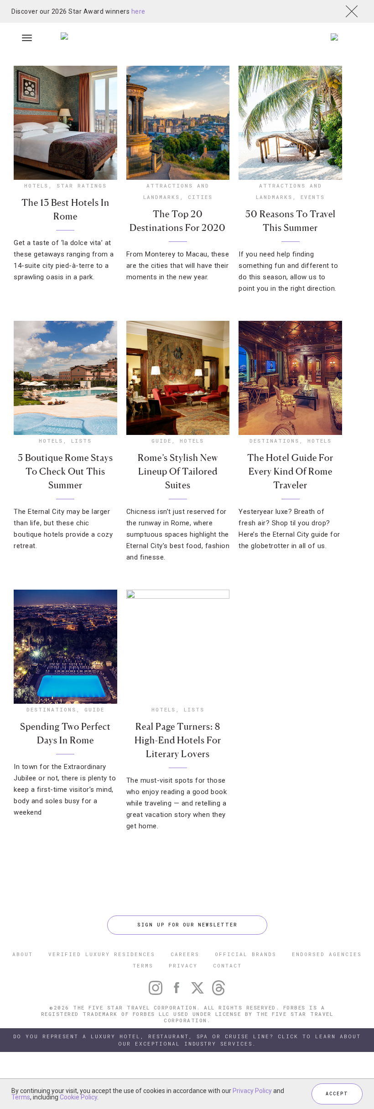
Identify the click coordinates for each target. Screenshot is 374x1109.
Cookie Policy (78, 1097)
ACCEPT (337, 1094)
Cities (200, 197)
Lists (81, 440)
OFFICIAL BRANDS (245, 954)
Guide (161, 440)
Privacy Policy (252, 1090)
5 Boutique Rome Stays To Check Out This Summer (65, 471)
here (138, 11)
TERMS (143, 965)
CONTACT (227, 965)
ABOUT (22, 954)
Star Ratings (82, 185)
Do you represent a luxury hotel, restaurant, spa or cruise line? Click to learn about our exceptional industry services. (187, 1040)
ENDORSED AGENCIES (327, 954)
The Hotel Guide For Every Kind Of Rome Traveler (290, 471)
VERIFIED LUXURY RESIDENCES (101, 954)
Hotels (36, 185)
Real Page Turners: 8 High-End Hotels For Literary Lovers (178, 740)
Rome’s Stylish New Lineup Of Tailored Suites (178, 471)
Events (313, 197)
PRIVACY (183, 965)
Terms (20, 1097)
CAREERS (185, 954)
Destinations (274, 440)
